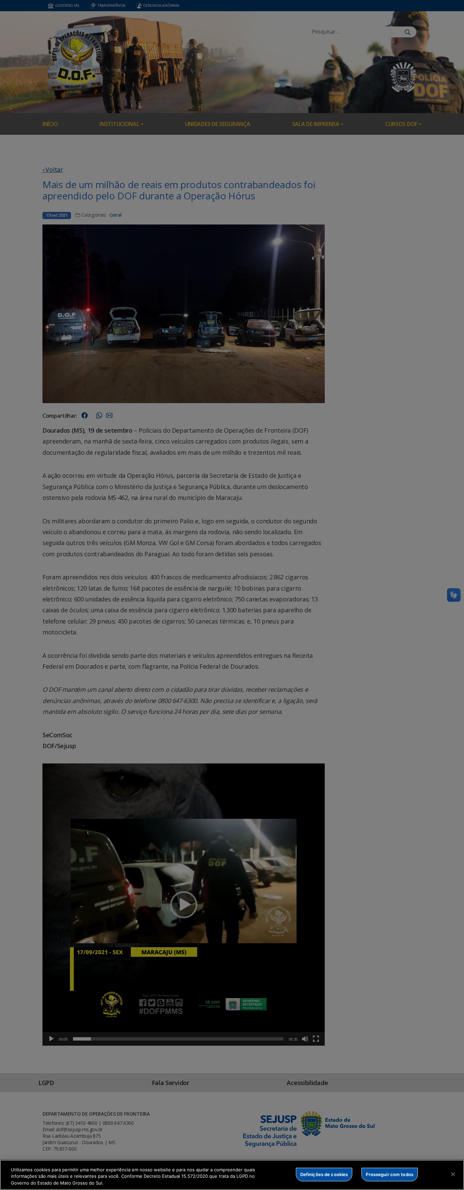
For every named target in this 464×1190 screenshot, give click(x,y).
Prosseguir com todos (389, 1174)
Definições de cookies (324, 1174)
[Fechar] (453, 1174)
